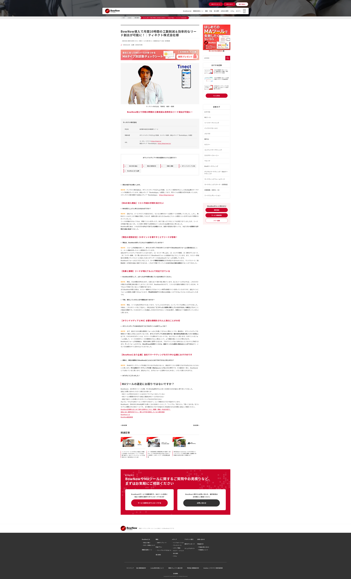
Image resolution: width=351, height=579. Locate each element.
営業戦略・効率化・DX (211, 190)
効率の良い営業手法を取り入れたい (131, 41)
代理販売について (203, 550)
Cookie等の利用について (157, 568)
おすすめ (207, 112)
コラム (232, 11)
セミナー (238, 11)
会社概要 (175, 573)
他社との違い (146, 542)
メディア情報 (176, 548)
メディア (174, 539)
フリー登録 (216, 220)
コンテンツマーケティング (213, 150)
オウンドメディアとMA (188, 166)
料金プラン (159, 547)
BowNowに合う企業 (133, 171)
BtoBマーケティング (211, 166)
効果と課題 (170, 166)
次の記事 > (196, 425)
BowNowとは (187, 11)
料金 (211, 11)
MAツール (207, 117)
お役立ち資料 (225, 11)
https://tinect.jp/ (156, 141)
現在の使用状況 (151, 166)
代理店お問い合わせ (203, 547)
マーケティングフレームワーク (214, 179)
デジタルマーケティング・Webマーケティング (216, 172)
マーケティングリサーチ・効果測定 (216, 184)
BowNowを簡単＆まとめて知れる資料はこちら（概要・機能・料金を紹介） (146, 409)
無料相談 (216, 210)
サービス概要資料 (217, 215)
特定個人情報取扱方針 (193, 568)
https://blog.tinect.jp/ (164, 143)
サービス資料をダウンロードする (149, 503)
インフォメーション (178, 542)
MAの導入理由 (133, 166)
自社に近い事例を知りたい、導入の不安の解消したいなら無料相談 (143, 412)
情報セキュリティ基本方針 (175, 568)
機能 (206, 11)
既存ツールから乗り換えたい (146, 41)
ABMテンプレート (162, 542)
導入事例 (216, 11)
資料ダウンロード (189, 544)
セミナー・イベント (178, 550)
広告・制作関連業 (166, 41)
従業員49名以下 (157, 41)
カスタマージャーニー (211, 155)
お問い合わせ (201, 503)
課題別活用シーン (198, 11)
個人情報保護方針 (141, 568)
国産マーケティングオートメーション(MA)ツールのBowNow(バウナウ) (156, 528)
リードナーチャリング (211, 123)
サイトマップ (130, 568)
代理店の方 (200, 544)
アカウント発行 (188, 539)
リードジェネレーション (212, 195)
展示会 (206, 139)
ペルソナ (207, 161)
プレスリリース (177, 545)
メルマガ (207, 133)
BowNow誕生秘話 (127, 417)
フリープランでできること (164, 550)
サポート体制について (149, 545)
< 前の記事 (124, 425)
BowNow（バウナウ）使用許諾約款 (213, 568)
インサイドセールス (211, 128)
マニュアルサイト (189, 548)
